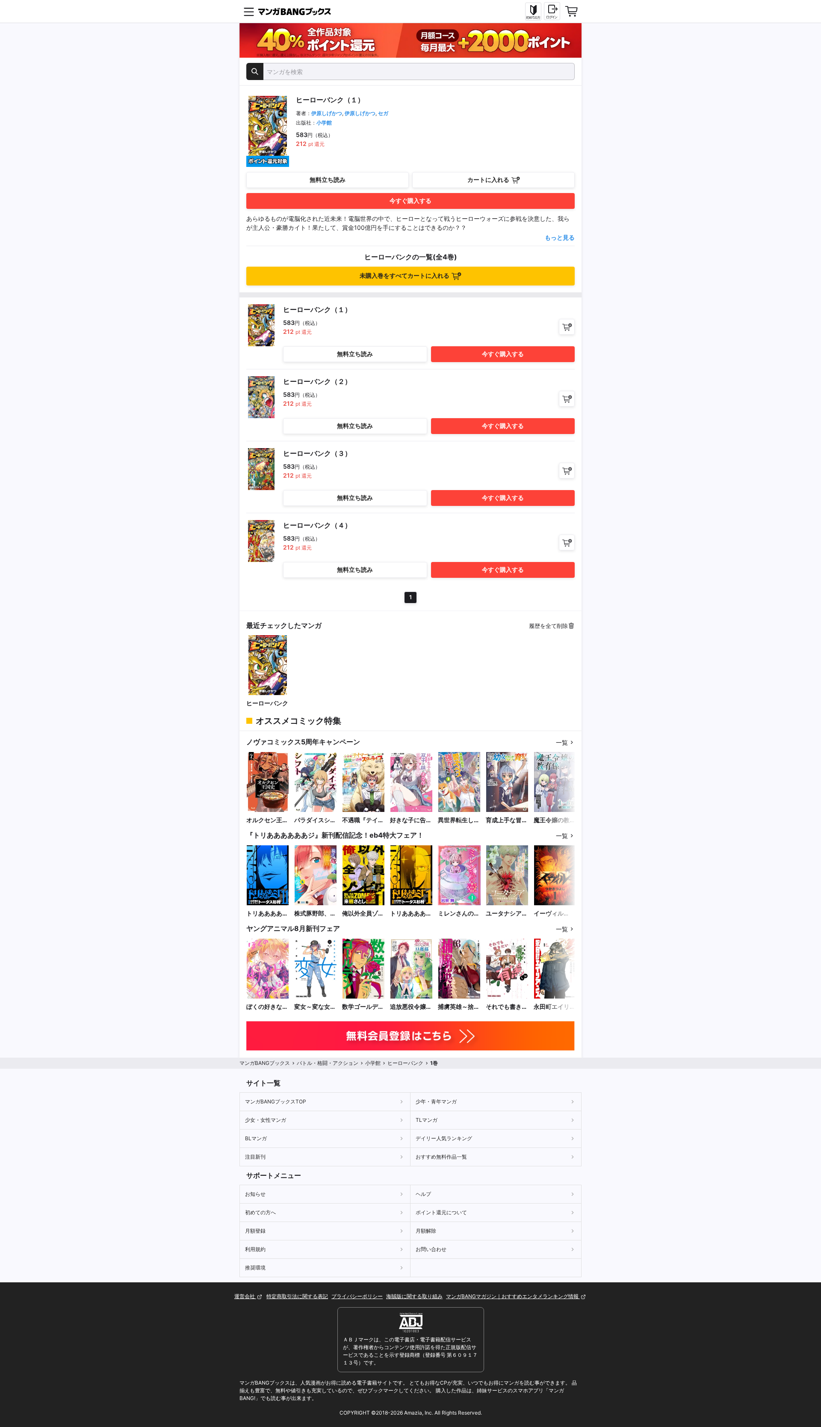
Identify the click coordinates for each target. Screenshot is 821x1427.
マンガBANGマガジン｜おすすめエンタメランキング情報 (513, 1296)
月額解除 (426, 1231)
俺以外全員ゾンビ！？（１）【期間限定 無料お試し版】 (363, 914)
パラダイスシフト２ (315, 820)
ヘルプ (423, 1194)
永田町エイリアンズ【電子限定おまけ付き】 (555, 1007)
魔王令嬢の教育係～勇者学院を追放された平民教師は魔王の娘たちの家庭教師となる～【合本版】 (555, 820)
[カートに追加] (567, 327)
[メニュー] (248, 11)
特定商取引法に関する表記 (297, 1296)
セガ (383, 113)
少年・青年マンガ (436, 1101)
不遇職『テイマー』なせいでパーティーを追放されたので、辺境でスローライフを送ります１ (363, 820)
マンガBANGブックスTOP (275, 1101)
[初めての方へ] (533, 12)
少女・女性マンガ (265, 1120)
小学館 (324, 122)
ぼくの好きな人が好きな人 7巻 (267, 1007)
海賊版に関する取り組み (414, 1296)
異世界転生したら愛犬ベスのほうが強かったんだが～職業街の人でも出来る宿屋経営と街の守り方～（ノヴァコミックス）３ (459, 820)
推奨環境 (255, 1267)
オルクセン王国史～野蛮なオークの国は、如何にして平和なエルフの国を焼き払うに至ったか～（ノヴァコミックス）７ (267, 820)
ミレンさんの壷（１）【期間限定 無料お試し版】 (459, 914)
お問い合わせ (431, 1249)
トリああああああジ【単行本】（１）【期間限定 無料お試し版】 (411, 914)
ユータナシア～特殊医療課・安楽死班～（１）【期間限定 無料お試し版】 (507, 914)
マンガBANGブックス (264, 1063)
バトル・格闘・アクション (327, 1063)
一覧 (562, 742)
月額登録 (255, 1231)
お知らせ (255, 1194)
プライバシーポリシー (357, 1296)
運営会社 (245, 1296)
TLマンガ (426, 1120)
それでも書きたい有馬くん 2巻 (507, 1007)
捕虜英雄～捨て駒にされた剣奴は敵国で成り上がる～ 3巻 (459, 1007)
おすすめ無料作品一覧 (441, 1156)
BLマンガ (256, 1138)
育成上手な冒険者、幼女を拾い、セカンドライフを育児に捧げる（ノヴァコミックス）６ (507, 820)
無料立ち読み (328, 179)
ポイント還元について (441, 1212)
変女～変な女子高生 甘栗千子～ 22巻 (315, 1007)
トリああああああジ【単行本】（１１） (267, 914)
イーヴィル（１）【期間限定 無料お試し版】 (555, 914)
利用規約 (255, 1249)
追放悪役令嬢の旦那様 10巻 (411, 1007)
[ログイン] (552, 11)
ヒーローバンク (267, 703)
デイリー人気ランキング (444, 1138)
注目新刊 (255, 1156)
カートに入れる (488, 179)
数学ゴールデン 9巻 (363, 1007)
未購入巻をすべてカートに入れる (404, 275)
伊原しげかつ (326, 113)
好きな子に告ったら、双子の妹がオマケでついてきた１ (411, 820)
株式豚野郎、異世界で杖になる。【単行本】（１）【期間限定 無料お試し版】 (315, 914)
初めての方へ (260, 1212)
